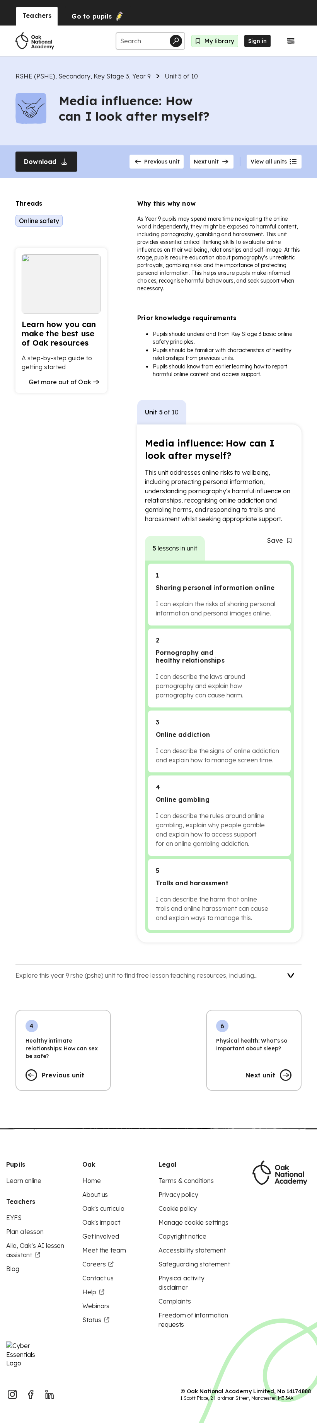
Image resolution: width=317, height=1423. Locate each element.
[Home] (35, 41)
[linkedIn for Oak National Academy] (49, 1394)
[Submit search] (176, 41)
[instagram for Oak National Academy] (12, 1394)
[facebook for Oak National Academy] (31, 1394)
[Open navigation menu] (291, 41)
